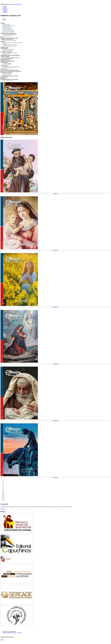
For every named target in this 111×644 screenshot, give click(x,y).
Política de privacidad (7, 632)
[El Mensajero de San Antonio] (14, 4)
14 (3, 496)
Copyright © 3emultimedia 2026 (9, 631)
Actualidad (5, 8)
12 (3, 494)
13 (3, 495)
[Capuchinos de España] (17, 534)
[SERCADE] (17, 605)
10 (3, 492)
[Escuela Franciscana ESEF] (6, 563)
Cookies (14, 632)
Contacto (5, 12)
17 (3, 500)
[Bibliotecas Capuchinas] (17, 584)
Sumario (4, 7)
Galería (4, 10)
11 (3, 493)
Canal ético (19, 632)
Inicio (4, 18)
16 (3, 499)
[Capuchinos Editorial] (17, 554)
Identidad (5, 6)
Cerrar (2, 639)
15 (3, 497)
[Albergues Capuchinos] (17, 626)
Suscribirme (5, 11)
